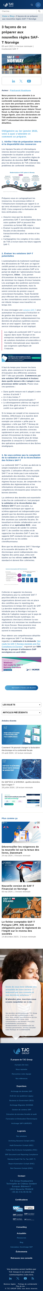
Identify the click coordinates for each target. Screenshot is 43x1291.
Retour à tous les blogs (24, 688)
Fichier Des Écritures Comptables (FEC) (21, 1150)
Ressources (21, 1238)
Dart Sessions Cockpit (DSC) (21, 1168)
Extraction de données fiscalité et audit (21, 1114)
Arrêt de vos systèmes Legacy (21, 1096)
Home (4, 16)
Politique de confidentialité (27, 1284)
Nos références (22, 1078)
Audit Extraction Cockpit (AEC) (21, 1145)
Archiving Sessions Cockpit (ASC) (21, 1141)
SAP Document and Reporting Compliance (21, 1154)
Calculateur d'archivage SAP (21, 1247)
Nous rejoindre (21, 1069)
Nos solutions (21, 1136)
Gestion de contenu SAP (21, 1110)
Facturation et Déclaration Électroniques (21, 1119)
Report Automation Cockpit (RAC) (21, 1164)
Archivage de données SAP (21, 1091)
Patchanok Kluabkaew (20, 90)
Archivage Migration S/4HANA (21, 1105)
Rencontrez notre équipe (21, 1074)
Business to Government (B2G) (21, 1100)
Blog (12, 16)
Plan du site (20, 1286)
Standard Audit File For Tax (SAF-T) (21, 1159)
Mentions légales (10, 1284)
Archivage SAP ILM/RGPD (21, 1123)
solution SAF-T (29, 310)
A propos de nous (21, 1065)
